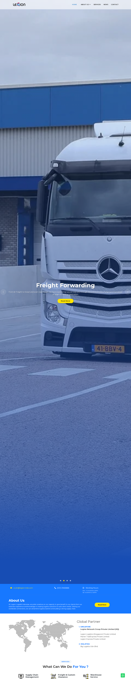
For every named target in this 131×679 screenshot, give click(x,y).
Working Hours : (91, 590)
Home (74, 4)
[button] (3, 292)
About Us (85, 4)
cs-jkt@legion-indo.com (23, 588)
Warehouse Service (96, 676)
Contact (115, 4)
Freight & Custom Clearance (66, 676)
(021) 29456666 (63, 588)
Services (97, 4)
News (106, 4)
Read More (65, 300)
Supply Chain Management (32, 676)
